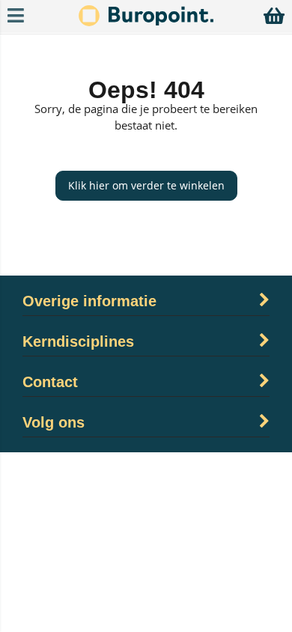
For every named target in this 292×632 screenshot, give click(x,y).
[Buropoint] (146, 22)
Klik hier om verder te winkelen (146, 185)
